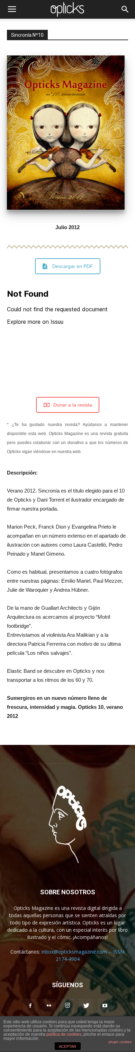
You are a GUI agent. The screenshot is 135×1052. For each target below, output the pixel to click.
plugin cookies (120, 1042)
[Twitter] (86, 1006)
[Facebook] (30, 1006)
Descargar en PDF (72, 266)
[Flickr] (49, 1006)
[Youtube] (105, 1006)
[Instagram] (67, 1006)
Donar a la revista (72, 405)
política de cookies (63, 1034)
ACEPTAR (67, 1046)
